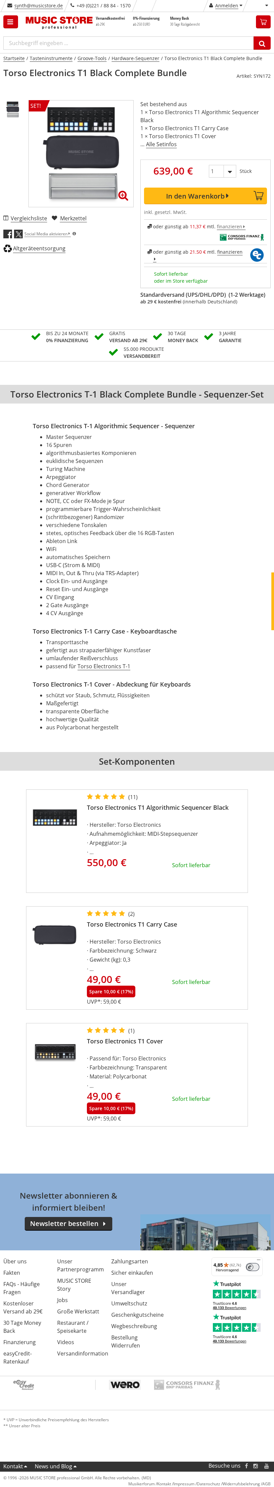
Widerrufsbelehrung (241, 1484)
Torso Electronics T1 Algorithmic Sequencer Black (158, 807)
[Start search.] (262, 43)
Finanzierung (19, 1342)
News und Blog (53, 1466)
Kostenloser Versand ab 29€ (22, 1307)
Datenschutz (208, 1484)
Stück (246, 171)
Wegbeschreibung (134, 1326)
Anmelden (226, 5)
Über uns (15, 1261)
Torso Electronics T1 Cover (125, 1041)
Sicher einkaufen (132, 1272)
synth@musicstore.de (38, 5)
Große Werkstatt (78, 1311)
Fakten (11, 1272)
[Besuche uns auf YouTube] (267, 1466)
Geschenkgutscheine (137, 1314)
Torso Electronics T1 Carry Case (132, 924)
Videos (65, 1342)
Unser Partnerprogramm (80, 1265)
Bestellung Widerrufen (125, 1341)
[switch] (252, 1267)
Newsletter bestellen (64, 1223)
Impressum (183, 1484)
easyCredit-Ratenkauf (17, 1357)
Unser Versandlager (128, 1288)
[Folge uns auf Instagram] (256, 1466)
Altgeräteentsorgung (39, 248)
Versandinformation (82, 1353)
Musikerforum (141, 1484)
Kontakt (13, 1466)
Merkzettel (73, 218)
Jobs (62, 1300)
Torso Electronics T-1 (104, 666)
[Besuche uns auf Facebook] (246, 1466)
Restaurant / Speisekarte (73, 1326)
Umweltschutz (129, 1303)
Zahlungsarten (129, 1261)
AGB (266, 1484)
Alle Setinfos (161, 144)
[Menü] (259, 1261)
